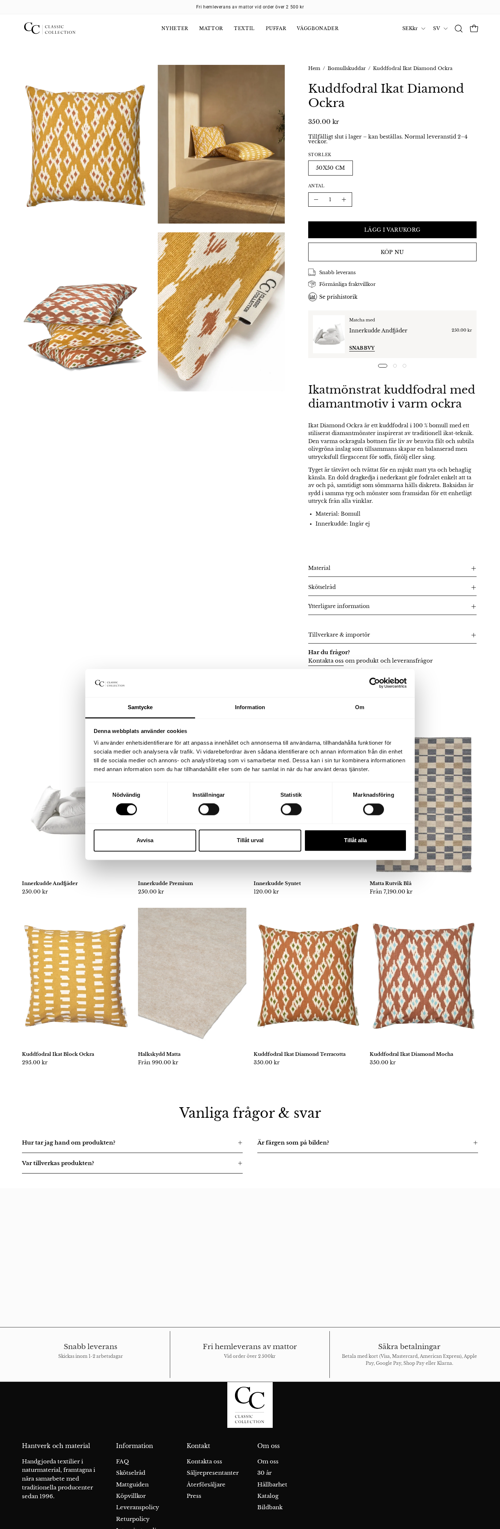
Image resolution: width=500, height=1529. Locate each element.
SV (436, 28)
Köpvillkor (131, 1495)
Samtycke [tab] (140, 707)
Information (134, 1446)
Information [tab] (250, 707)
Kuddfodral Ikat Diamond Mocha (411, 1054)
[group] (250, 7)
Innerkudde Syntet (277, 883)
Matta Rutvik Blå (390, 883)
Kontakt (198, 1446)
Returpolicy (133, 1518)
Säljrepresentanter (213, 1472)
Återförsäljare (206, 1484)
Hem (314, 68)
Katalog (268, 1495)
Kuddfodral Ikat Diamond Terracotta (300, 1054)
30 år (264, 1472)
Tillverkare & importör (339, 635)
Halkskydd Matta (159, 1054)
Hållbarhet (272, 1484)
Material (319, 568)
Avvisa (145, 840)
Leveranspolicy (137, 1507)
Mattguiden (132, 1484)
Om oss (268, 1446)
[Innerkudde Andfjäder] (329, 334)
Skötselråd (322, 587)
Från (391, 891)
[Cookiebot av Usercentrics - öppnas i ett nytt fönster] (375, 683)
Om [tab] (359, 707)
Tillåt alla (355, 840)
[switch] (208, 809)
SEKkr (410, 28)
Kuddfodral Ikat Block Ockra (58, 1054)
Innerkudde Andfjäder (378, 330)
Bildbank (270, 1507)
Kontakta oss (326, 660)
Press (194, 1495)
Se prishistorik (338, 297)
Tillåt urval (250, 840)
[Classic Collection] (58, 28)
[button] (458, 28)
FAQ (122, 1461)
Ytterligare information (339, 606)
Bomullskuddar (347, 68)
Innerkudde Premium (165, 883)
